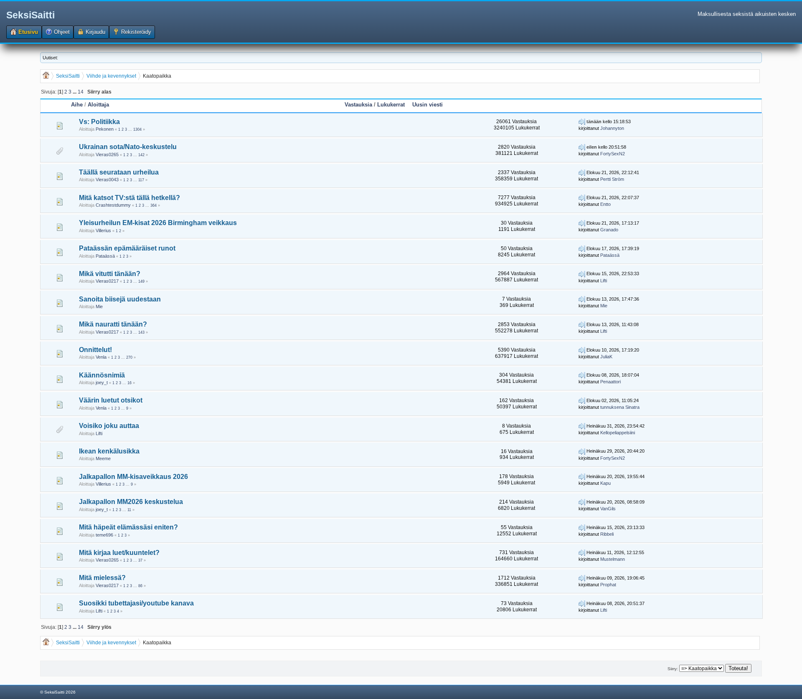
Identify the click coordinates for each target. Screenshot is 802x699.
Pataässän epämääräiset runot (127, 248)
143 (141, 332)
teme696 (104, 534)
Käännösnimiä (102, 375)
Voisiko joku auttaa (109, 425)
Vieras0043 (107, 179)
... (75, 91)
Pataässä (105, 255)
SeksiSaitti (30, 15)
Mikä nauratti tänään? (113, 324)
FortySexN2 (612, 153)
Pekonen (105, 129)
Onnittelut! (95, 349)
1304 (137, 129)
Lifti (603, 280)
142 (141, 155)
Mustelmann (612, 559)
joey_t (102, 382)
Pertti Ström (612, 179)
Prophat (608, 584)
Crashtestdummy (113, 205)
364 (153, 205)
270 (129, 357)
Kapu (605, 483)
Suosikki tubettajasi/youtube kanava (136, 603)
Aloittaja (98, 104)
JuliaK (606, 356)
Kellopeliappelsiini (617, 432)
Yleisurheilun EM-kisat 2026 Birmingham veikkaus (158, 222)
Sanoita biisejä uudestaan (120, 299)
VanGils (608, 508)
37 (140, 560)
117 (141, 180)
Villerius (103, 230)
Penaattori (610, 381)
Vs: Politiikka (99, 121)
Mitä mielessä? (102, 577)
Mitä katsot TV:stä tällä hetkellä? (129, 197)
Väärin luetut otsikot (110, 400)
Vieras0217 (107, 281)
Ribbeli (607, 534)
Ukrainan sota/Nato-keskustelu (128, 146)
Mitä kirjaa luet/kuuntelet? (119, 552)
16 (129, 383)
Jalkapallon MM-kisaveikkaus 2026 (133, 476)
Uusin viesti (427, 104)
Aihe (77, 104)
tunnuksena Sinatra (620, 407)
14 (81, 91)
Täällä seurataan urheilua (119, 172)
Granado (609, 229)
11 (129, 510)
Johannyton (612, 128)
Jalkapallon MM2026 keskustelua (131, 501)
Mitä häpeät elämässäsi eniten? (128, 527)
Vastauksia (358, 104)
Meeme (103, 458)
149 (141, 281)
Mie (99, 306)
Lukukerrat (391, 104)
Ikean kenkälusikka (109, 451)
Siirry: (672, 668)
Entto (605, 204)
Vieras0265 (107, 154)
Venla (101, 357)
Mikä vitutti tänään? (109, 273)
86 (140, 586)
